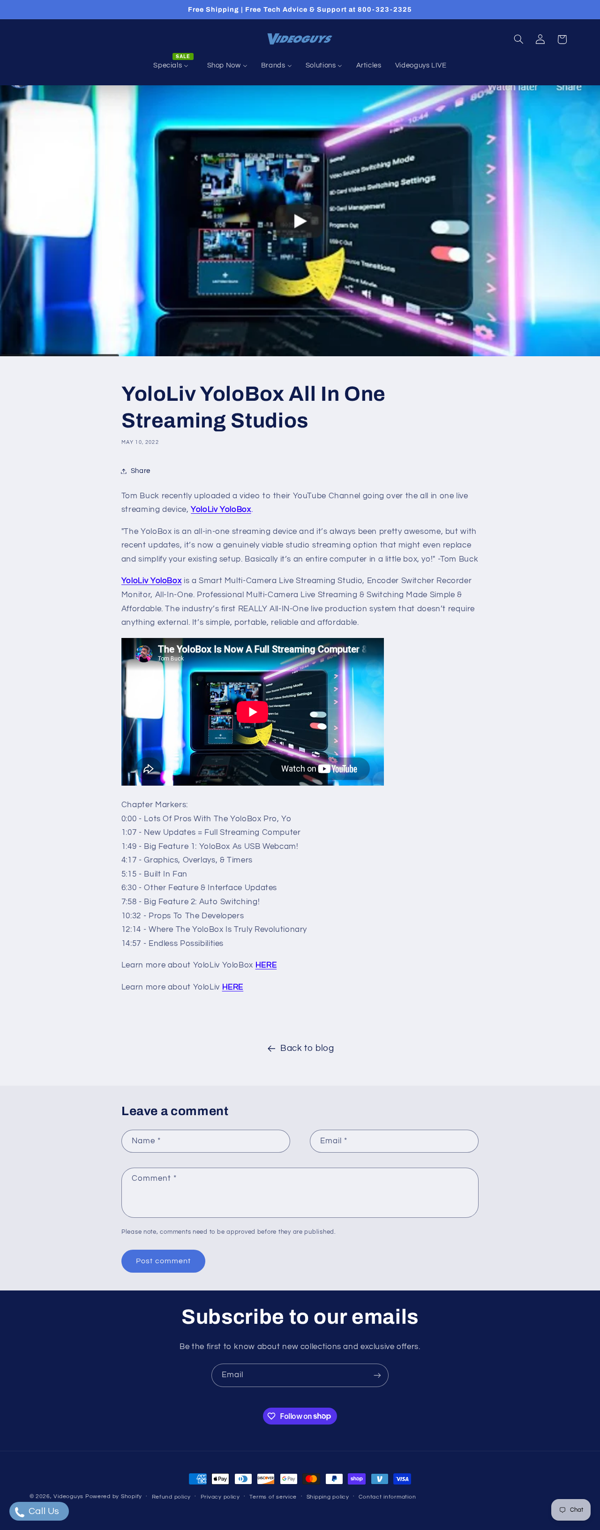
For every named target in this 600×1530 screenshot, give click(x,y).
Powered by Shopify (113, 1496)
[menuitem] (173, 65)
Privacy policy (220, 1497)
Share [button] (140, 470)
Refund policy (171, 1497)
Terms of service (273, 1497)
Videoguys (68, 1496)
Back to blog (307, 1048)
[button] (518, 39)
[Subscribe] (377, 1375)
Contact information (387, 1497)
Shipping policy (328, 1497)
